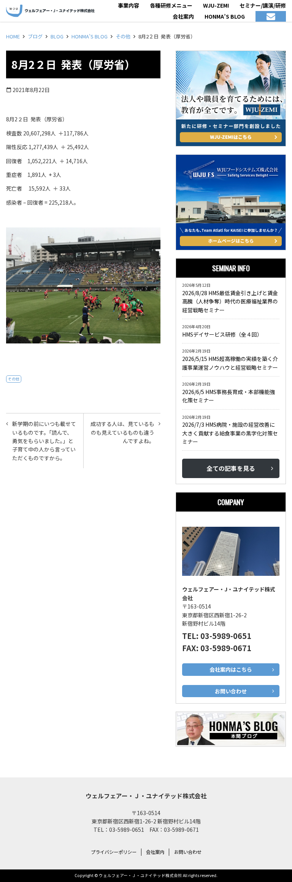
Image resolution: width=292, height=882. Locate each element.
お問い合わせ (188, 852)
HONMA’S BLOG (89, 36)
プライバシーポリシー (113, 852)
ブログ (35, 36)
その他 (123, 36)
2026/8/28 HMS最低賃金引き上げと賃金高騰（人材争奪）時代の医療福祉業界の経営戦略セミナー (230, 301)
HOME (13, 36)
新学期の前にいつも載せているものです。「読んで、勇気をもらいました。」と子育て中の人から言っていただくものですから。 (44, 441)
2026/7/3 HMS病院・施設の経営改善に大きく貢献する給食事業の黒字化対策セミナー (230, 433)
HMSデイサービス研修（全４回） (223, 334)
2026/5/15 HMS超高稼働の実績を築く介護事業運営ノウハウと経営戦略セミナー (230, 363)
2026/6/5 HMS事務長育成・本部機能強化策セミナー (228, 396)
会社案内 (155, 852)
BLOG (57, 36)
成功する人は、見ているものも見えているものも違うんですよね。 (122, 432)
